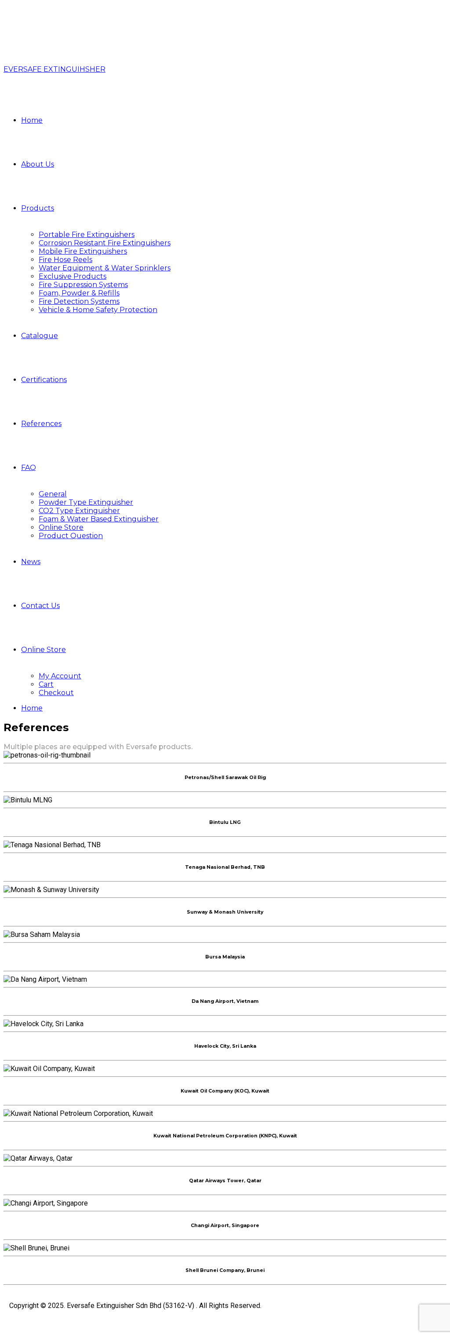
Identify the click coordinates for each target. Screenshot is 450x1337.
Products (37, 208)
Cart (46, 684)
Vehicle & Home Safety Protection (98, 310)
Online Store (61, 527)
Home (32, 120)
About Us (37, 164)
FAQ (28, 467)
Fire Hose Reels (65, 259)
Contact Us (40, 605)
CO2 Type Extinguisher (79, 510)
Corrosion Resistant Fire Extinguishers (105, 243)
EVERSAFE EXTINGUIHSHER (54, 69)
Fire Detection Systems (79, 301)
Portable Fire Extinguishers (86, 234)
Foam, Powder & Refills (79, 293)
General (53, 494)
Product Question (71, 536)
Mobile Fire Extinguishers (83, 251)
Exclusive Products (72, 276)
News (30, 561)
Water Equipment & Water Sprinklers (105, 268)
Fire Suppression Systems (83, 285)
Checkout (56, 693)
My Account (60, 676)
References (41, 423)
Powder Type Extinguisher (86, 502)
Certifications (44, 379)
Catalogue (39, 336)
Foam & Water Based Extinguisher (99, 519)
